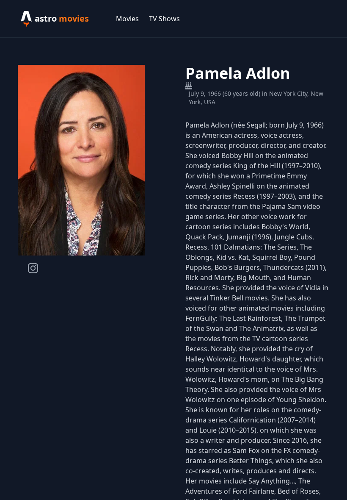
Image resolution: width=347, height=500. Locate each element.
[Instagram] (33, 268)
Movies (127, 18)
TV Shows (164, 18)
